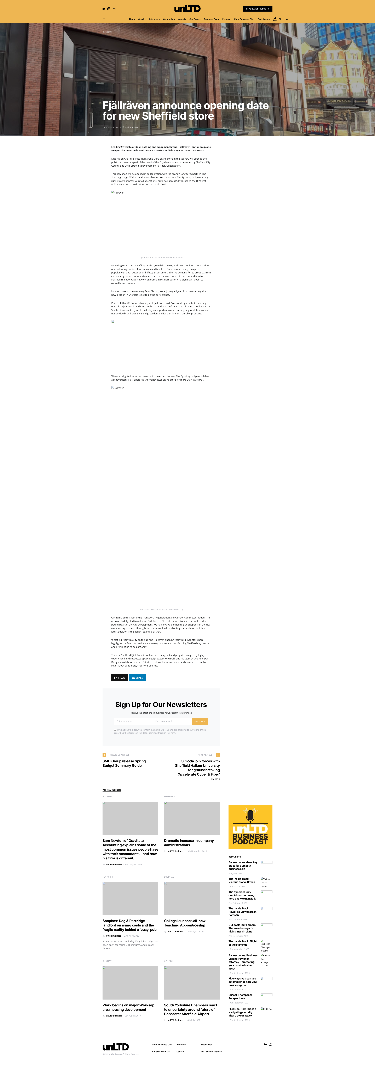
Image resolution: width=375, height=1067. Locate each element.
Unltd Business (113, 935)
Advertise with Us (161, 1051)
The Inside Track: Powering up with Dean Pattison (242, 912)
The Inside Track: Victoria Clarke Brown (242, 880)
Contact (180, 1051)
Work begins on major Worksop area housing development (128, 1007)
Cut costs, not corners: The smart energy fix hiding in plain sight (242, 928)
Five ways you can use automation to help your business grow (243, 982)
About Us (181, 1044)
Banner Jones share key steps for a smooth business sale (243, 865)
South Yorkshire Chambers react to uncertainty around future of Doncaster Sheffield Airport (190, 1009)
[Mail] (113, 8)
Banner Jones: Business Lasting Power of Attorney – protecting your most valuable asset (243, 962)
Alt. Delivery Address (211, 1051)
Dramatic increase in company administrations (189, 842)
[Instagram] (108, 8)
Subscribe (200, 721)
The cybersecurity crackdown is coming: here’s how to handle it (242, 895)
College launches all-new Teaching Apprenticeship (185, 923)
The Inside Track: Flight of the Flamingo (243, 943)
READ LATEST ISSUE (256, 8)
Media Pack (206, 1044)
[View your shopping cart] (279, 19)
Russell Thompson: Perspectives (240, 996)
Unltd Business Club (162, 1044)
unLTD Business (114, 864)
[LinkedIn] (104, 8)
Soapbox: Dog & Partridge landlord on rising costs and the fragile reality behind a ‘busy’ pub (129, 925)
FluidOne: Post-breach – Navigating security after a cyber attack (243, 1012)
